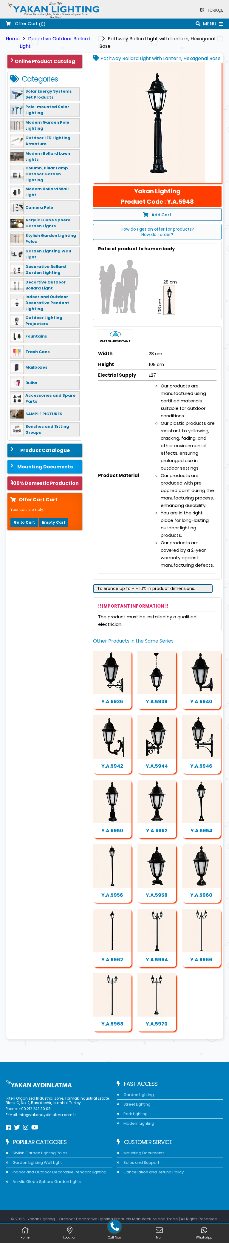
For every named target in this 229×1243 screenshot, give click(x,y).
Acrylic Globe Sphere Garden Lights (46, 1181)
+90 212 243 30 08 (34, 1108)
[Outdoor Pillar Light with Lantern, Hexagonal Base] (156, 801)
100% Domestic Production (45, 483)
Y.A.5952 (157, 830)
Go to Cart (24, 522)
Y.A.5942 (112, 766)
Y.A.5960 (201, 895)
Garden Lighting (138, 1095)
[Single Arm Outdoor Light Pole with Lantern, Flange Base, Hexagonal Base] (201, 930)
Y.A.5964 (157, 959)
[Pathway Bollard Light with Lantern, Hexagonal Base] (157, 122)
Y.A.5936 (112, 701)
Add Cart (161, 215)
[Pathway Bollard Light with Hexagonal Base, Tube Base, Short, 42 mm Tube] (201, 801)
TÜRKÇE (214, 10)
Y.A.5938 (157, 701)
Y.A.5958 (157, 895)
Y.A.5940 (201, 701)
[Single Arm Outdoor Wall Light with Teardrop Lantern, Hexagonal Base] (201, 672)
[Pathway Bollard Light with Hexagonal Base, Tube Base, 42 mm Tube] (112, 866)
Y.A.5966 (201, 959)
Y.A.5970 (157, 1023)
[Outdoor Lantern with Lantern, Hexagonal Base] (201, 737)
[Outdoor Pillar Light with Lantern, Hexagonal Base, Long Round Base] (112, 801)
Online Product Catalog (45, 61)
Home (13, 38)
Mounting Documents (45, 466)
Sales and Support (141, 1162)
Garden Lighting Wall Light (37, 1162)
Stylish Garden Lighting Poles (39, 1153)
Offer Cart (26, 23)
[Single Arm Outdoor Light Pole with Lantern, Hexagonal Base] (156, 930)
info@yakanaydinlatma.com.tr (47, 1114)
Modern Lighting (138, 1123)
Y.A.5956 (112, 895)
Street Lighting (137, 1104)
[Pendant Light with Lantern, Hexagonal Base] (156, 672)
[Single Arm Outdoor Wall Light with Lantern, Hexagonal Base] (112, 672)
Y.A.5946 (201, 766)
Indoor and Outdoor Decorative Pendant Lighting (59, 1172)
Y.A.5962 (112, 959)
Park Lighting (135, 1114)
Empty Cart (53, 522)
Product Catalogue (45, 450)
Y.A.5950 (112, 830)
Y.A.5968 (112, 1023)
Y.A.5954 (201, 830)
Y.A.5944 (157, 766)
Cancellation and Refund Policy (153, 1172)
